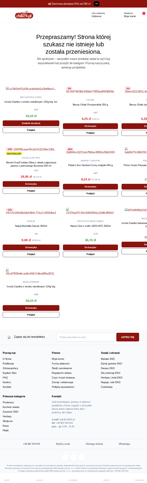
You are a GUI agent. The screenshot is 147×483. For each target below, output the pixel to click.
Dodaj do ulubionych (56, 86)
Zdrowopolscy (10, 368)
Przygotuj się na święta (90, 221)
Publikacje (8, 363)
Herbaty (7, 416)
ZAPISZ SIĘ (127, 337)
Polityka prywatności (63, 386)
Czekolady (107, 386)
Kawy (6, 425)
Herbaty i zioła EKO (111, 377)
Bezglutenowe (31, 282)
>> (96, 4)
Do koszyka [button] (90, 126)
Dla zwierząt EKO (110, 372)
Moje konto (58, 358)
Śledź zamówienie (62, 368)
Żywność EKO (10, 411)
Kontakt (7, 386)
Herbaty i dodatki (90, 161)
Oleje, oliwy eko (31, 158)
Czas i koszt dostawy (63, 377)
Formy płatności (61, 363)
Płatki (6, 430)
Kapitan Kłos (9, 372)
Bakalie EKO (108, 358)
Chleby (90, 100)
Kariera (7, 382)
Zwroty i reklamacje (62, 382)
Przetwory (8, 402)
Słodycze (8, 421)
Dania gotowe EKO (111, 363)
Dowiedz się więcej (31, 123)
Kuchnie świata (11, 407)
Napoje (31, 221)
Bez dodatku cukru (31, 97)
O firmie (7, 358)
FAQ (5, 377)
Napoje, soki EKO (110, 382)
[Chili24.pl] (24, 14)
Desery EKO (108, 368)
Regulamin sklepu (62, 372)
